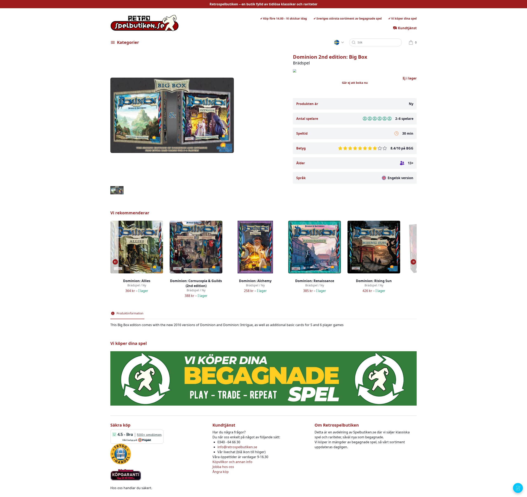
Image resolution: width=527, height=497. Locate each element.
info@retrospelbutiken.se (237, 447)
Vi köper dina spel (404, 18)
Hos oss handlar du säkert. (131, 488)
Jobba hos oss (223, 466)
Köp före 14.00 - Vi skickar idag (285, 18)
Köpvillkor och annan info (232, 462)
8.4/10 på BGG (402, 148)
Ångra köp (220, 471)
